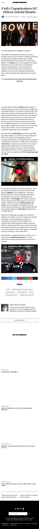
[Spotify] (23, 509)
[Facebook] (3, 278)
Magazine (29, 16)
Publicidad (6, 525)
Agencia (34, 523)
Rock (31, 292)
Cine (8, 289)
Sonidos (35, 16)
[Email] (35, 278)
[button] (28, 513)
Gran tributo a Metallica (9, 372)
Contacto (14, 525)
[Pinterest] (19, 278)
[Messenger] (9, 278)
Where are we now (26, 295)
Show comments (19, 320)
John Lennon (22, 292)
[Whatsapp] (24, 278)
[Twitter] (14, 278)
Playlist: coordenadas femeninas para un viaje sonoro (18, 446)
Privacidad (27, 523)
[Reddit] (30, 278)
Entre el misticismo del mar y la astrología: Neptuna (16, 409)
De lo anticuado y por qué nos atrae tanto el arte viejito (18, 484)
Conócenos (4, 523)
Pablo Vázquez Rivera (18, 305)
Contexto (23, 16)
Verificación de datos (16, 523)
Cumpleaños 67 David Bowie (22, 289)
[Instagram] (21, 509)
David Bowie (10, 292)
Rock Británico (11, 295)
